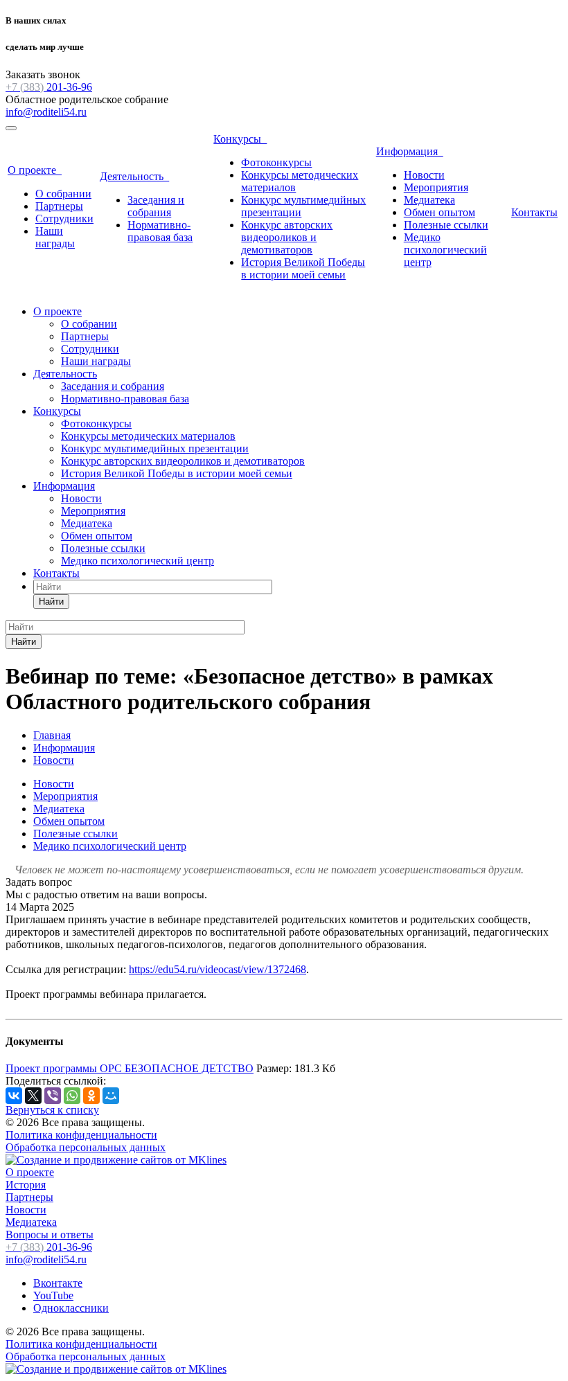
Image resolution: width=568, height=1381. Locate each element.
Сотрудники (64, 218)
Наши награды (55, 237)
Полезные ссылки (446, 225)
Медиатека (429, 200)
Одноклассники (71, 1308)
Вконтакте (57, 1283)
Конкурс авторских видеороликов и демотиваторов (286, 237)
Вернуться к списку (52, 1110)
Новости (424, 175)
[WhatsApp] (72, 1095)
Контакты (534, 212)
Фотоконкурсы (276, 162)
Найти (51, 601)
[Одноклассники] (91, 1095)
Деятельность (134, 176)
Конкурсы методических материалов (148, 436)
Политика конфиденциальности (81, 1135)
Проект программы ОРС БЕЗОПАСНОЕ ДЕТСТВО (130, 1068)
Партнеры (59, 206)
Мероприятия (436, 187)
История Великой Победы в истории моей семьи (303, 268)
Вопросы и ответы (50, 1234)
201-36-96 (49, 87)
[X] (33, 1095)
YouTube (53, 1295)
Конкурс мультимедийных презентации (155, 448)
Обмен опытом (439, 212)
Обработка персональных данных (86, 1147)
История (26, 1185)
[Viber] (52, 1095)
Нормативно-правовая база (160, 231)
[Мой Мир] (111, 1095)
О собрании (63, 193)
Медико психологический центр (445, 249)
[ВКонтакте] (14, 1095)
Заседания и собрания (155, 206)
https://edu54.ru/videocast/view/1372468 (217, 969)
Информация (409, 151)
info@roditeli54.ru (46, 112)
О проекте (35, 170)
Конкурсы (240, 139)
